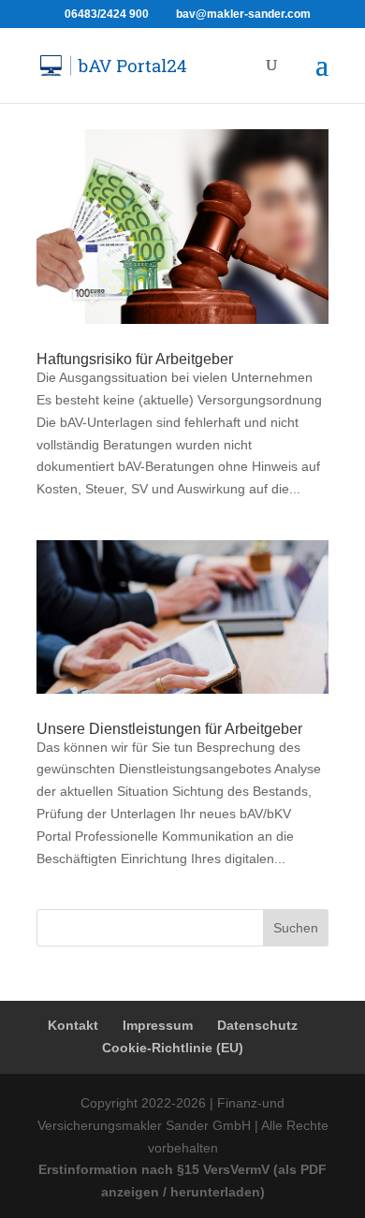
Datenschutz (257, 1025)
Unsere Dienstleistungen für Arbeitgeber (169, 729)
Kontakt (73, 1025)
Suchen (295, 927)
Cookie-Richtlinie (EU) (172, 1047)
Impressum (158, 1025)
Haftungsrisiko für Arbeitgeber (134, 359)
